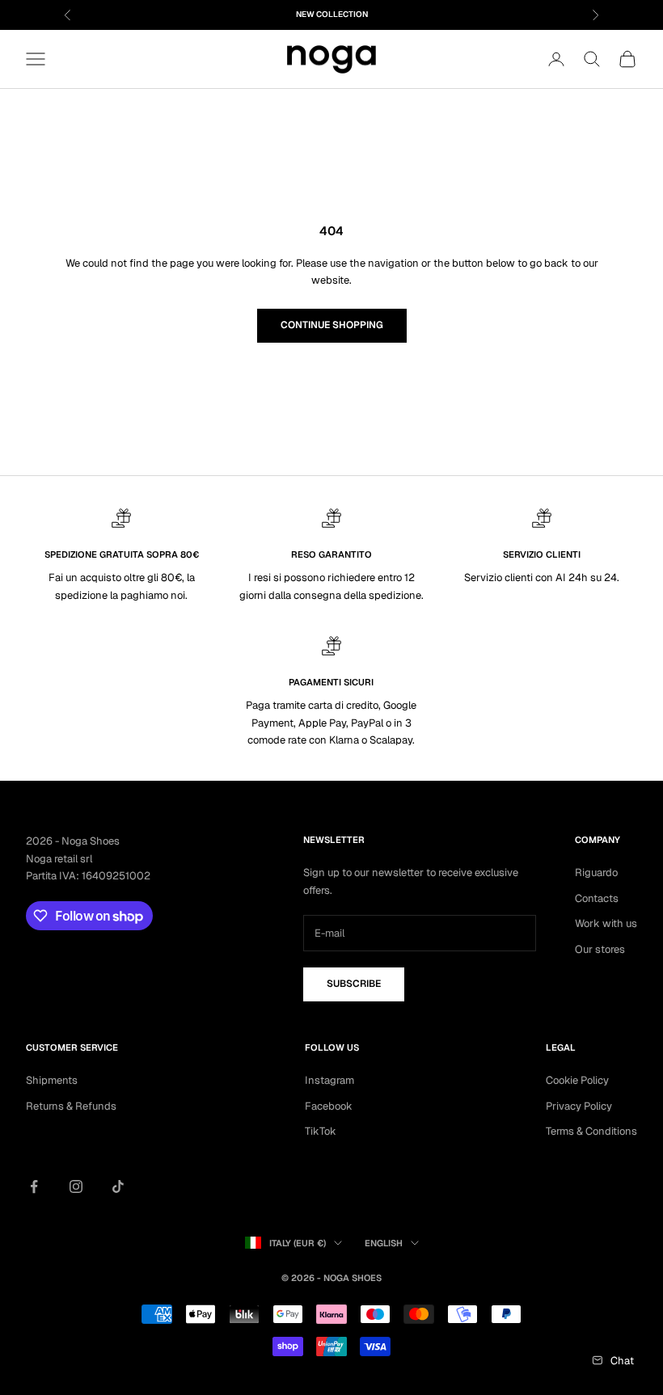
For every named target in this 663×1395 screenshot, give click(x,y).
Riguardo (596, 872)
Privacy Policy (579, 1106)
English (384, 1243)
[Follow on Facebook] (34, 1186)
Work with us (606, 923)
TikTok (320, 1131)
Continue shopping (332, 324)
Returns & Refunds (71, 1106)
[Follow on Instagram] (76, 1186)
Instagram (329, 1080)
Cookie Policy (577, 1080)
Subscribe (354, 983)
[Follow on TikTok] (118, 1186)
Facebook (329, 1106)
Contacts (597, 898)
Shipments (52, 1080)
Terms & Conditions (591, 1131)
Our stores (600, 949)
